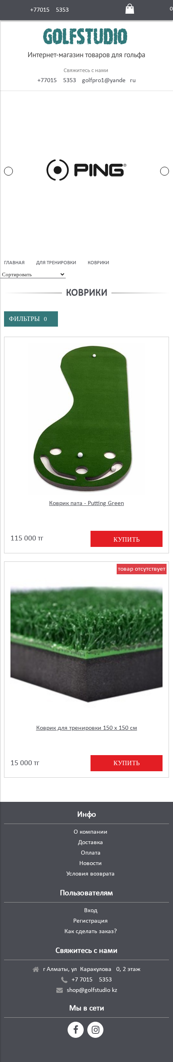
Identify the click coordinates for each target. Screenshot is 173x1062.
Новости (90, 863)
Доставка (90, 842)
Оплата (91, 853)
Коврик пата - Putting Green (86, 503)
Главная (14, 262)
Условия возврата (90, 874)
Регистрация (90, 921)
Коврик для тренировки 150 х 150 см (86, 728)
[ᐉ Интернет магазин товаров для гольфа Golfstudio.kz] (86, 44)
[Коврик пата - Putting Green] (86, 419)
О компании (90, 832)
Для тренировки (56, 262)
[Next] (164, 171)
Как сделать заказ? (90, 931)
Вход (90, 910)
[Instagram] (95, 1030)
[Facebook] (76, 1030)
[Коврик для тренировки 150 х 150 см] (86, 644)
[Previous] (8, 171)
